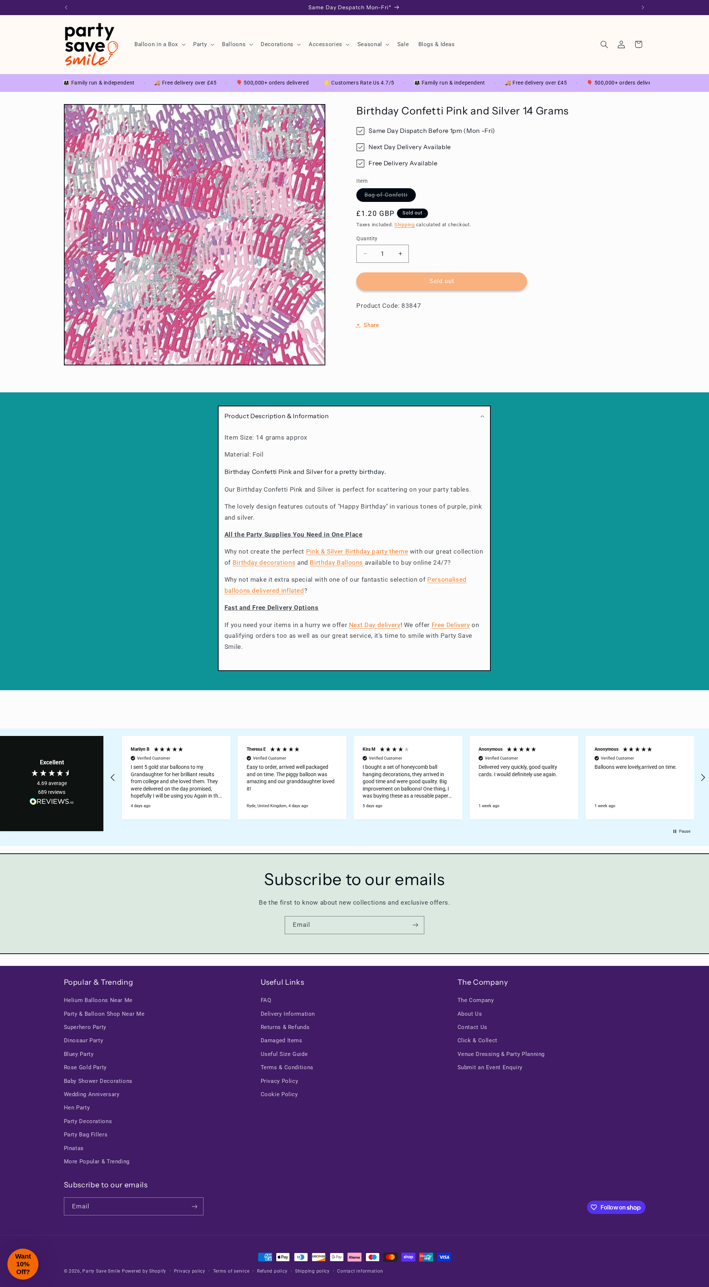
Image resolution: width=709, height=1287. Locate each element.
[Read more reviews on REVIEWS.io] (52, 803)
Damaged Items (281, 1040)
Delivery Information (288, 1014)
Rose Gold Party (85, 1067)
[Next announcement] (643, 7)
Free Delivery (451, 625)
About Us (470, 1014)
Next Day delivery (375, 625)
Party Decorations (88, 1121)
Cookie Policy (279, 1094)
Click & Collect (477, 1040)
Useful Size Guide (284, 1054)
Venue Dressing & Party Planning (501, 1054)
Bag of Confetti (390, 196)
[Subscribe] (415, 925)
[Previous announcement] (66, 7)
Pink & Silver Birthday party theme (357, 551)
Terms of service (231, 1271)
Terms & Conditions (287, 1067)
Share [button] (371, 325)
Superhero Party (85, 1027)
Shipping (404, 224)
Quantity (366, 238)
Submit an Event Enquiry (490, 1067)
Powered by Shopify (144, 1271)
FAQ (266, 1000)
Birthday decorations (264, 562)
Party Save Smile (101, 1271)
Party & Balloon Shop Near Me (104, 1014)
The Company (476, 1000)
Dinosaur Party (83, 1040)
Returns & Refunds (285, 1027)
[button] (159, 44)
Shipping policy (312, 1271)
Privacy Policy (279, 1081)
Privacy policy (189, 1271)
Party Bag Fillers (86, 1134)
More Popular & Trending (97, 1161)
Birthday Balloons (336, 562)
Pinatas (74, 1148)
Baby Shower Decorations (98, 1081)
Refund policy (272, 1271)
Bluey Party (79, 1054)
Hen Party (77, 1108)
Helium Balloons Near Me (98, 1000)
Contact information (360, 1271)
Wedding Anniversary (92, 1094)
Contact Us (472, 1027)
